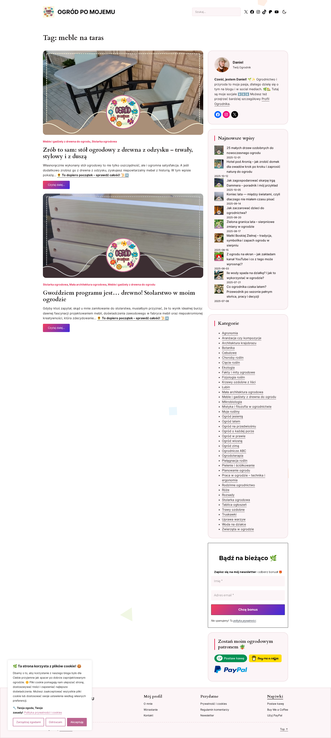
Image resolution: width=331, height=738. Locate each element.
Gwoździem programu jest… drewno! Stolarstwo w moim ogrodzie (119, 296)
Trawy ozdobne (233, 509)
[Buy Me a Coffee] (265, 659)
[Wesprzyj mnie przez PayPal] (230, 670)
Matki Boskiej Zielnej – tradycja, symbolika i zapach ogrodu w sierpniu (249, 240)
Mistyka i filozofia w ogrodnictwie (246, 406)
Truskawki (229, 514)
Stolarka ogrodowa (104, 141)
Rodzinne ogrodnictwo (238, 485)
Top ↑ (284, 729)
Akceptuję (76, 722)
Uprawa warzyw (234, 519)
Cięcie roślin (231, 362)
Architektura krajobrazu (239, 343)
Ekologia (228, 367)
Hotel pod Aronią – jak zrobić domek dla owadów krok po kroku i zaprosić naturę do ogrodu (253, 166)
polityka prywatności (244, 620)
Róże (225, 490)
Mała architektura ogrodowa (88, 284)
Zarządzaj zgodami (28, 722)
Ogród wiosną (232, 441)
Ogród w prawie (233, 436)
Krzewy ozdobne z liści (239, 382)
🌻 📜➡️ (93, 175)
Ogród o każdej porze (238, 431)
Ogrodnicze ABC (234, 451)
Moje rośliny (231, 411)
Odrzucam (55, 722)
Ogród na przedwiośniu (239, 426)
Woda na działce (234, 524)
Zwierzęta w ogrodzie (238, 529)
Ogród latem (231, 421)
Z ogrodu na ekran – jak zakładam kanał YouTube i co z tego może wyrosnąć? (251, 259)
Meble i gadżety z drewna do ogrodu (66, 141)
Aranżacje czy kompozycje (241, 338)
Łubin (226, 387)
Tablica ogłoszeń (234, 504)
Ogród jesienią (232, 416)
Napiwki (275, 696)
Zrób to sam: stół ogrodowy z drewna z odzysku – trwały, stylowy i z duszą (118, 153)
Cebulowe (229, 353)
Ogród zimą (230, 446)
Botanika (228, 348)
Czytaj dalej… (56, 186)
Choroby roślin (232, 357)
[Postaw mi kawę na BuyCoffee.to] (230, 659)
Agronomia (230, 333)
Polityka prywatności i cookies (43, 712)
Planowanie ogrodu (236, 470)
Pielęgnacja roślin (234, 460)
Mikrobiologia (232, 402)
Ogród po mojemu (86, 11)
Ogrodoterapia (232, 455)
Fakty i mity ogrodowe (238, 372)
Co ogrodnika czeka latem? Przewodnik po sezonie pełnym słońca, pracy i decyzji (249, 291)
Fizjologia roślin (233, 377)
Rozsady (228, 495)
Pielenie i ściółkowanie (238, 465)
